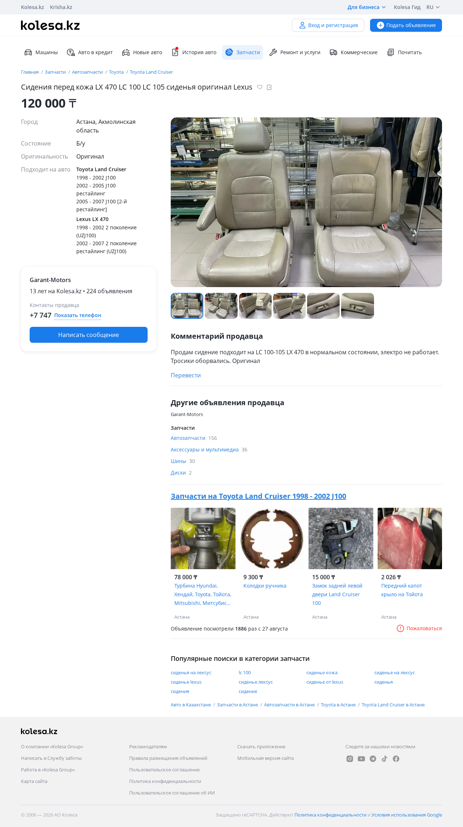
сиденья (383, 682)
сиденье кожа (321, 672)
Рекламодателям (148, 746)
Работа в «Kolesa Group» (48, 769)
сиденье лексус (256, 682)
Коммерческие (359, 52)
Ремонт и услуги (300, 52)
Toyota (117, 72)
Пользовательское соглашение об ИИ (172, 792)
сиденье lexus (186, 682)
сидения (180, 691)
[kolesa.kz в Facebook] (396, 758)
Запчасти (56, 72)
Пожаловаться (424, 628)
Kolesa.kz (32, 7)
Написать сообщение (88, 335)
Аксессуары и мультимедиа (209, 449)
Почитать (410, 52)
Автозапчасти (88, 72)
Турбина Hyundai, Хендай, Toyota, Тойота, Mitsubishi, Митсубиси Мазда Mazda (202, 594)
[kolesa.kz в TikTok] (384, 758)
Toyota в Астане (339, 704)
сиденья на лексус (191, 672)
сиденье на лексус (394, 672)
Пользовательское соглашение (164, 769)
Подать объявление (411, 25)
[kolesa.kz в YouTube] (361, 758)
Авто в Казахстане (191, 704)
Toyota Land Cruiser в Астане (393, 704)
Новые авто (147, 52)
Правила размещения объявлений (168, 758)
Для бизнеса (363, 7)
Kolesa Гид (407, 7)
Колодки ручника (264, 585)
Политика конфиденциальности (165, 781)
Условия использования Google (406, 814)
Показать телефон (77, 315)
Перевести (186, 375)
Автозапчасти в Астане (290, 704)
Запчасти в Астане (238, 704)
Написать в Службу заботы (51, 758)
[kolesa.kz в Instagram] (349, 758)
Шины (183, 461)
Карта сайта (34, 781)
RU (429, 7)
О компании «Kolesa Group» (52, 746)
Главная (30, 72)
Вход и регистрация (333, 25)
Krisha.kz (61, 7)
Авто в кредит (95, 52)
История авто (199, 52)
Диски (181, 472)
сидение (248, 691)
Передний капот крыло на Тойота (402, 590)
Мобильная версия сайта (265, 758)
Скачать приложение (261, 746)
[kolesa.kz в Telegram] (373, 758)
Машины (46, 52)
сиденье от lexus (324, 682)
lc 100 (245, 672)
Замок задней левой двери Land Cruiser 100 (337, 594)
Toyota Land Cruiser (151, 72)
